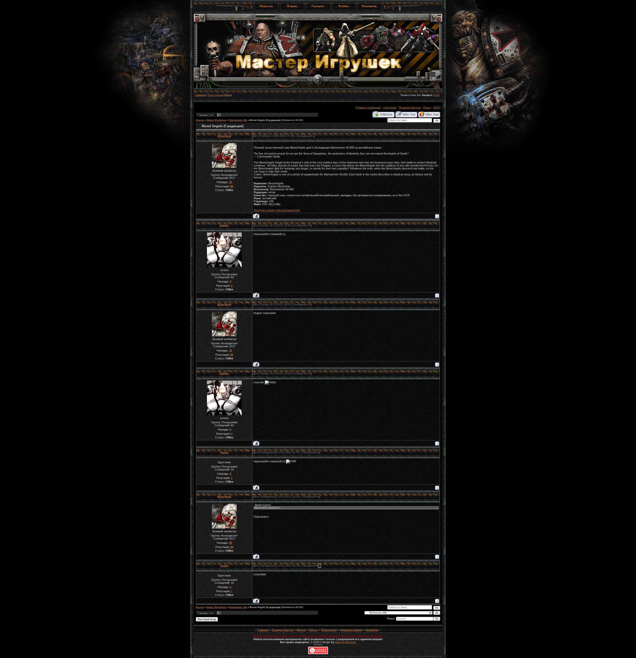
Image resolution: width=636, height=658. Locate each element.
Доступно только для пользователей (277, 210)
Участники (389, 107)
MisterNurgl (224, 136)
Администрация (351, 629)
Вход (228, 95)
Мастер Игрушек (345, 642)
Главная (200, 95)
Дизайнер (372, 629)
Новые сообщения (369, 107)
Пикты (313, 629)
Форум (200, 120)
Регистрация (215, 95)
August (224, 452)
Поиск (427, 107)
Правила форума (410, 107)
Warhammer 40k (238, 120)
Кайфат (224, 225)
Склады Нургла (282, 629)
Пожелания (329, 629)
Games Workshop (216, 120)
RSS (437, 95)
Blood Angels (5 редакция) (265, 120)
